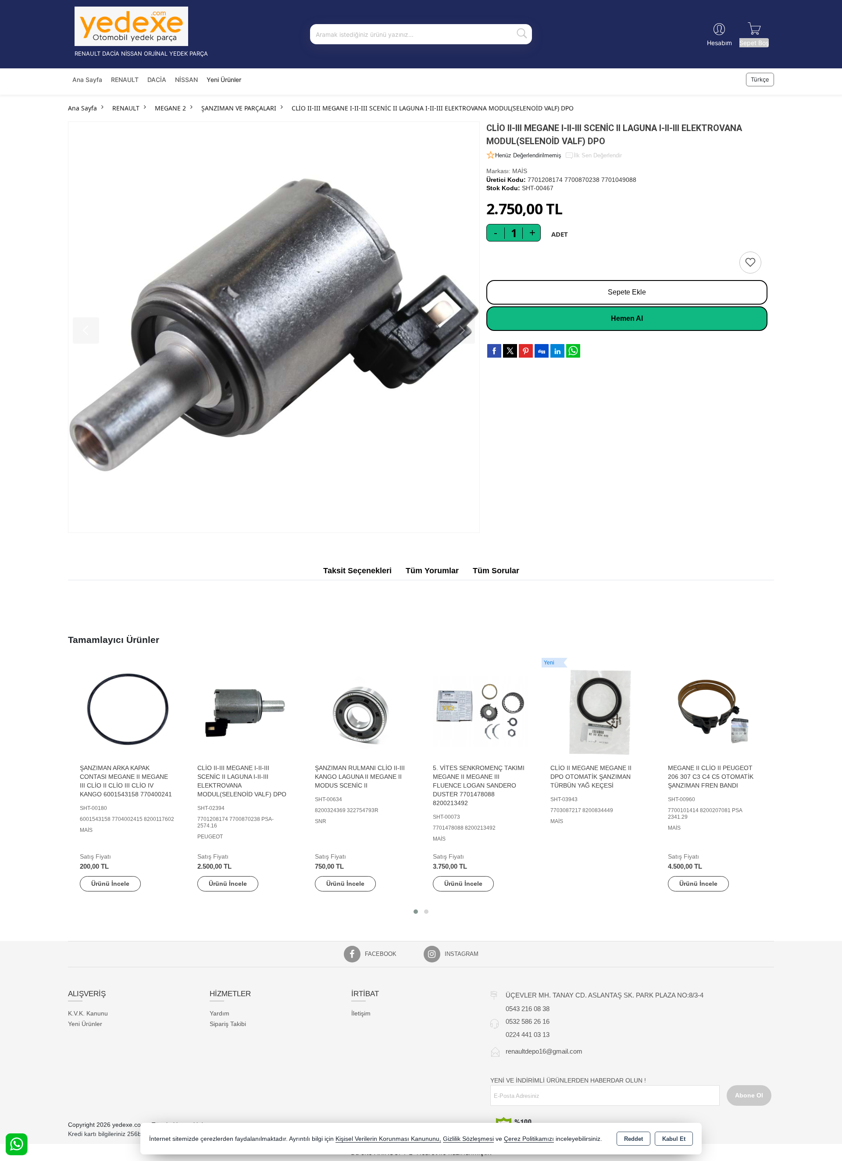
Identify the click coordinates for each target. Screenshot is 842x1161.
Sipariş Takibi (228, 1023)
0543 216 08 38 (527, 1008)
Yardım (219, 1013)
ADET (559, 234)
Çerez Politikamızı (529, 1139)
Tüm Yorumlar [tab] (432, 570)
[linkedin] (557, 351)
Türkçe (760, 79)
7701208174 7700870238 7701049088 (582, 179)
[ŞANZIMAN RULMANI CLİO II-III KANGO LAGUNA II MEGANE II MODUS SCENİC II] (362, 711)
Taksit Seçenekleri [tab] (357, 570)
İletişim (361, 1013)
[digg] (542, 351)
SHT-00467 (537, 188)
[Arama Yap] (522, 34)
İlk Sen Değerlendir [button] (598, 155)
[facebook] (494, 351)
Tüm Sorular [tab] (496, 570)
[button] (415, 911)
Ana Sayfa (87, 79)
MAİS (519, 170)
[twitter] (510, 351)
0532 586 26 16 (527, 1021)
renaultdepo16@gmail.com (544, 1051)
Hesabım (719, 42)
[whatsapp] (573, 351)
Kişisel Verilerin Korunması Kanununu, (388, 1139)
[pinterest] (526, 351)
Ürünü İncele (110, 883)
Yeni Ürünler (85, 1023)
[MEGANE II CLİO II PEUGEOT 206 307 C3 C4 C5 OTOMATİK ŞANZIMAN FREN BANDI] (715, 711)
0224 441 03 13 (527, 1034)
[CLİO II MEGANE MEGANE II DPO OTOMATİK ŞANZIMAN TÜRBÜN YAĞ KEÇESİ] (597, 711)
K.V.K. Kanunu (88, 1013)
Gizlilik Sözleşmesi (468, 1139)
